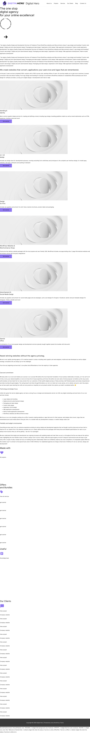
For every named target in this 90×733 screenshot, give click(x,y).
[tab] (45, 369)
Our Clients (70, 3)
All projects (3, 457)
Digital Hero (32, 3)
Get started (6, 121)
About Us (49, 3)
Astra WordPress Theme (57, 722)
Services (62, 3)
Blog (76, 3)
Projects (56, 3)
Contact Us (83, 3)
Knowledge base (4, 558)
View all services (4, 496)
